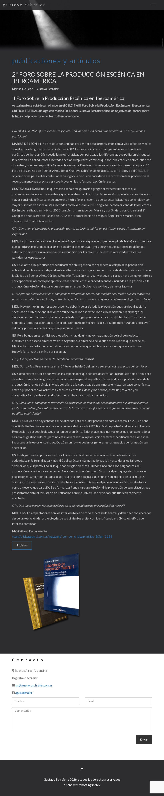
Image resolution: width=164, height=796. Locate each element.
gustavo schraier (24, 5)
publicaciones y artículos (56, 61)
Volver (23, 545)
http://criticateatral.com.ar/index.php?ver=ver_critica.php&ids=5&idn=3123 (62, 536)
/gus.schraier (23, 692)
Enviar (144, 739)
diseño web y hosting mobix (82, 785)
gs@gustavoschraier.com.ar (34, 685)
